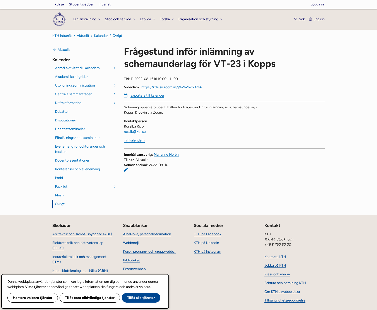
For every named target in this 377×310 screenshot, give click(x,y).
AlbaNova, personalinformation (147, 234)
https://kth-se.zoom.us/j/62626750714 (171, 87)
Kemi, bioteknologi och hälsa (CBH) (80, 271)
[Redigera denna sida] (126, 170)
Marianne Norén (166, 154)
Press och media (277, 274)
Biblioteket (131, 260)
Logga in (317, 4)
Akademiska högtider (71, 77)
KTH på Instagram (207, 251)
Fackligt (61, 186)
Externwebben (134, 269)
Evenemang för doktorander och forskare (80, 149)
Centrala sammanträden (73, 94)
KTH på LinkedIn (206, 243)
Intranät (105, 4)
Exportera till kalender (147, 95)
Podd (59, 178)
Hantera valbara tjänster (32, 298)
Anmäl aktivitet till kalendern (77, 68)
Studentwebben (81, 4)
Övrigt (117, 36)
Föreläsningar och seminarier (77, 138)
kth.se (59, 4)
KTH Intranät (62, 36)
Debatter (62, 111)
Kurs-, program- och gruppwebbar (149, 251)
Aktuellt (83, 36)
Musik (59, 195)
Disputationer (65, 120)
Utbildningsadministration (75, 85)
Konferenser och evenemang (77, 169)
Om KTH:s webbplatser (282, 292)
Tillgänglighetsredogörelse (284, 300)
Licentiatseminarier (70, 129)
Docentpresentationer (72, 160)
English (319, 19)
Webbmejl (131, 243)
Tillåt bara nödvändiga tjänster (90, 298)
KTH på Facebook (207, 234)
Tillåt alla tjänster (141, 298)
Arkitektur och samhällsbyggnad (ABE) (82, 234)
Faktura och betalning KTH (285, 283)
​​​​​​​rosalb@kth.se (135, 131)
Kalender (101, 36)
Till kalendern (134, 140)
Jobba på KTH (275, 265)
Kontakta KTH (275, 257)
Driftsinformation (68, 103)
